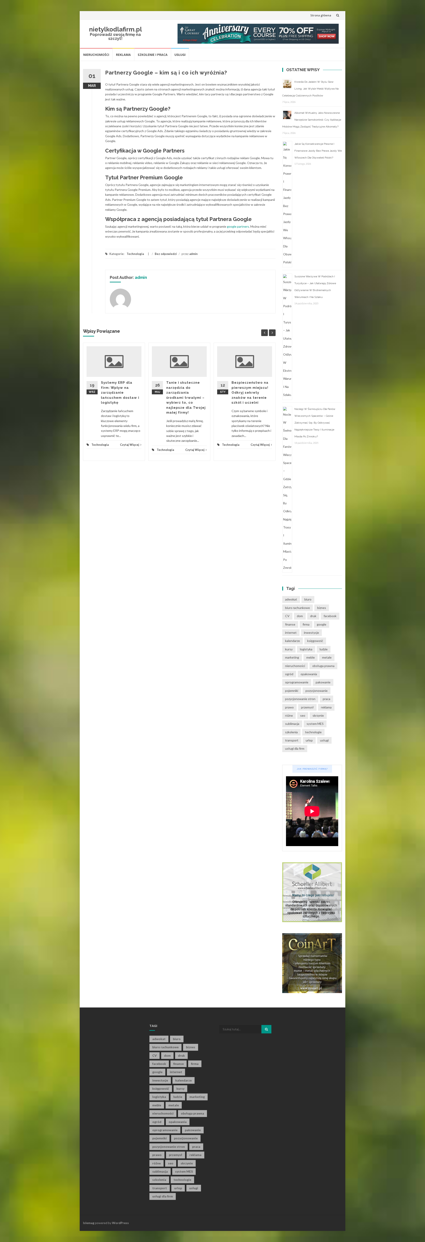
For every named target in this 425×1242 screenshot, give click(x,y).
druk (313, 616)
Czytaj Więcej (129, 444)
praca (326, 699)
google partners (238, 226)
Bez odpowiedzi (166, 254)
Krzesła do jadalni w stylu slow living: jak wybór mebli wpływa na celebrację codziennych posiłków (310, 88)
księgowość (315, 641)
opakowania (309, 674)
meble (310, 657)
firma (306, 624)
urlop (309, 740)
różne (289, 715)
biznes (321, 608)
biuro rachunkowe (297, 608)
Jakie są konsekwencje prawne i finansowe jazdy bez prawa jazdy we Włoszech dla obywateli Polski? (318, 150)
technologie (313, 732)
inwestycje (311, 632)
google (321, 624)
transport (291, 740)
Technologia (135, 254)
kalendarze (292, 641)
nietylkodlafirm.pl (115, 29)
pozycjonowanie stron (300, 699)
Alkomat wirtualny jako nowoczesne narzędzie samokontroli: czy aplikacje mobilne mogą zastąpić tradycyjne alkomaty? (311, 119)
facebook (330, 616)
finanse (290, 624)
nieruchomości (295, 666)
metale (327, 657)
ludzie (324, 649)
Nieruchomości (96, 55)
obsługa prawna (323, 666)
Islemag (88, 1223)
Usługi (179, 55)
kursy (289, 649)
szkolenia (291, 732)
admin (193, 254)
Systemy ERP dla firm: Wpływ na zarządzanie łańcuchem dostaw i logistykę (120, 393)
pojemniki (291, 690)
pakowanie (323, 682)
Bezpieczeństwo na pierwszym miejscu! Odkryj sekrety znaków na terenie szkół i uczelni (250, 393)
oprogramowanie (296, 682)
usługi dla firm (294, 748)
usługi (324, 740)
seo (302, 715)
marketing (292, 657)
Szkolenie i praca (153, 55)
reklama (326, 707)
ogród (289, 674)
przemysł (307, 707)
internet (291, 632)
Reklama (123, 55)
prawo (289, 707)
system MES (315, 724)
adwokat (291, 599)
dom (300, 616)
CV (287, 616)
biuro (307, 599)
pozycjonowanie (316, 690)
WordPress (120, 1223)
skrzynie (318, 715)
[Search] (266, 1029)
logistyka (306, 649)
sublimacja (292, 724)
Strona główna (320, 15)
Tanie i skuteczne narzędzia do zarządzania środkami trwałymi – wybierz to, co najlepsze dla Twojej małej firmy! (186, 398)
